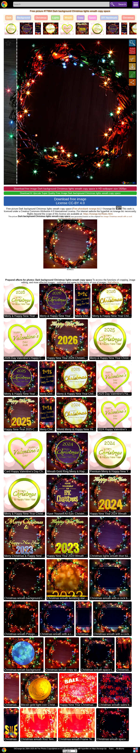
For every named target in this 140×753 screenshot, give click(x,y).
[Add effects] (132, 74)
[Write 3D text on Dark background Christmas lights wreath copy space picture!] (132, 50)
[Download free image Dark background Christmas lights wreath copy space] (132, 66)
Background (23, 17)
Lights (55, 17)
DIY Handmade (109, 17)
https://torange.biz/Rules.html (98, 214)
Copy (80, 17)
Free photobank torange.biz (86, 208)
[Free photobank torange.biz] (4, 4)
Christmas (41, 17)
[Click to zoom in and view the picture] (132, 43)
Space (92, 17)
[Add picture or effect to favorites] (8, 43)
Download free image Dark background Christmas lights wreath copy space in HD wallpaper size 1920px (70, 188)
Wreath (68, 17)
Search (122, 4)
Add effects (113, 282)
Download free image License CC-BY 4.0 (70, 201)
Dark (8, 17)
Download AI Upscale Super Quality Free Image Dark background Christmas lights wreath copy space (70, 193)
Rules (111, 749)
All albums (120, 749)
